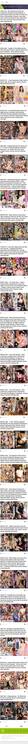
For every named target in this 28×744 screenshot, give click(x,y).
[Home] (2, 2)
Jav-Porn (4, 43)
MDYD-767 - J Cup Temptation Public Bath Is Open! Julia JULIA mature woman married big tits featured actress (14, 82)
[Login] (6, 2)
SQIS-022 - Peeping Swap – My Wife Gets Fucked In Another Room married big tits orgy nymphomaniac (13, 698)
